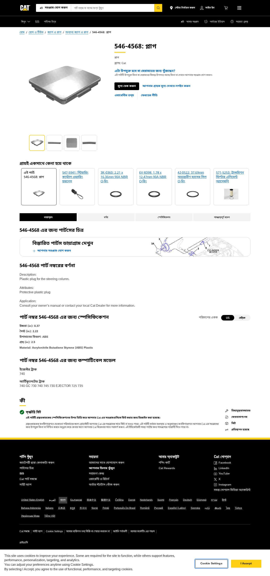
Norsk (95, 508)
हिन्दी (224, 500)
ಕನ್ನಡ (72, 508)
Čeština (119, 500)
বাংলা (63, 500)
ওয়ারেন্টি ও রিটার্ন (99, 479)
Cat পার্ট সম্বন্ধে (28, 479)
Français (173, 500)
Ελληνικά (201, 500)
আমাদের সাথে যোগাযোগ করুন (106, 463)
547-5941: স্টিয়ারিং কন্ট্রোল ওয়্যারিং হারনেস (75, 177)
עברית (214, 500)
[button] (166, 86)
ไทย (228, 508)
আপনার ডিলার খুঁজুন (102, 468)
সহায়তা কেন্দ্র (96, 474)
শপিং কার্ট (164, 463)
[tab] (37, 143)
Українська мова (30, 516)
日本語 (61, 508)
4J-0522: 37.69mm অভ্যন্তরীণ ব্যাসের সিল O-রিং (192, 177)
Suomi (160, 500)
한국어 (83, 508)
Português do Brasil (124, 508)
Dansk (131, 500)
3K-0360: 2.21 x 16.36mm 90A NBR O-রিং (114, 177)
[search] (158, 8)
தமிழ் (207, 508)
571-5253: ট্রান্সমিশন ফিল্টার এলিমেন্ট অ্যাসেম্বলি (230, 177)
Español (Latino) (177, 508)
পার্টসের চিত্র (27, 468)
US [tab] (227, 318)
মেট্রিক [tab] (242, 318)
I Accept (246, 564)
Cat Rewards (167, 468)
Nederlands (146, 500)
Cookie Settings (54, 531)
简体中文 (91, 500)
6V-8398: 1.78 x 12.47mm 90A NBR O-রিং (152, 177)
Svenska (195, 508)
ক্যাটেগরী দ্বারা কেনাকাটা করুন (37, 463)
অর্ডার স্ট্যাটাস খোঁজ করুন (104, 485)
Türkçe (238, 508)
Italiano (49, 508)
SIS (22, 474)
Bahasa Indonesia (31, 508)
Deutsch (187, 500)
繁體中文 (105, 500)
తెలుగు (218, 508)
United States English (32, 500)
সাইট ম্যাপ (25, 485)
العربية (52, 500)
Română (144, 508)
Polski (106, 508)
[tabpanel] (64, 86)
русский (158, 508)
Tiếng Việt (49, 516)
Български (76, 500)
